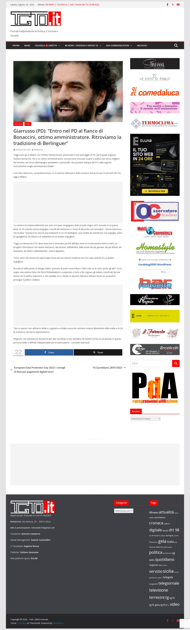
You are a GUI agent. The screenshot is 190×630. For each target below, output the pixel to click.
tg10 (172, 597)
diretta (165, 530)
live (175, 542)
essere (157, 535)
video (174, 604)
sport (160, 577)
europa (169, 535)
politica (155, 552)
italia (170, 542)
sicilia (168, 571)
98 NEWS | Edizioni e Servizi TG (81, 45)
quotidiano (164, 559)
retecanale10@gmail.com (43, 527)
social (176, 572)
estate (162, 536)
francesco (153, 542)
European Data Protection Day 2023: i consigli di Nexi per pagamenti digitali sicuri (39, 370)
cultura (167, 523)
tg (167, 597)
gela (162, 541)
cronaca (156, 523)
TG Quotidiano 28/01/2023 (107, 367)
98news (153, 512)
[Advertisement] (68, 202)
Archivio (142, 45)
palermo (159, 547)
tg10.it (163, 604)
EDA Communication (117, 45)
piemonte (168, 547)
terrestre (157, 597)
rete (160, 565)
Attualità (18, 124)
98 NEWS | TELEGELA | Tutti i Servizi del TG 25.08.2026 (72, 4)
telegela (168, 577)
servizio (155, 571)
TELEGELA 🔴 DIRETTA (46, 45)
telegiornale (168, 583)
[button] (58, 45)
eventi (176, 535)
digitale (155, 530)
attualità (166, 512)
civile (151, 517)
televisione (158, 590)
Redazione (38, 149)
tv (168, 605)
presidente (167, 553)
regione (153, 565)
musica (152, 547)
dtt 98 (174, 529)
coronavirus (160, 517)
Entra (16, 45)
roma (164, 565)
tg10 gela (154, 604)
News (27, 45)
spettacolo (153, 578)
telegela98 (153, 584)
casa (176, 513)
